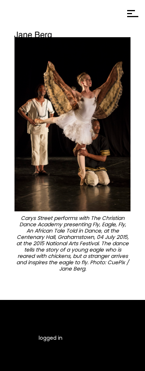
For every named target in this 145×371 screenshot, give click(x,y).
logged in (50, 338)
